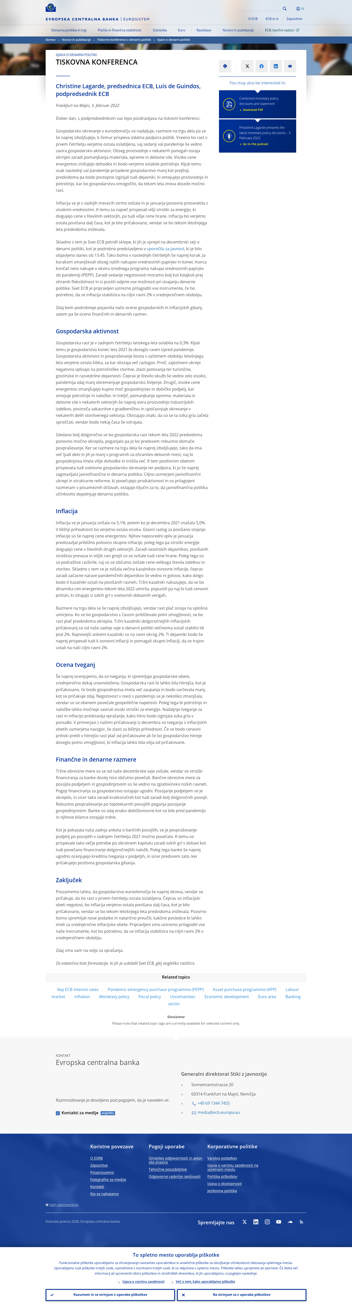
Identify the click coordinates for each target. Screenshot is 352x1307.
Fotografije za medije (108, 1180)
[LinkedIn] (256, 1222)
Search (284, 8)
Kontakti (97, 1187)
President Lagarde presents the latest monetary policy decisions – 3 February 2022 (264, 136)
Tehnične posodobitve (168, 1170)
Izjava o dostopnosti (224, 1184)
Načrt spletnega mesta (64, 1204)
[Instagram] (267, 1222)
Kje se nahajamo (104, 1194)
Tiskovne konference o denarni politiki (124, 40)
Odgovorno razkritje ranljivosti (175, 1177)
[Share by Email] (290, 66)
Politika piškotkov (222, 1177)
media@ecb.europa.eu (219, 1113)
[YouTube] (279, 1222)
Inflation (82, 997)
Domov (51, 40)
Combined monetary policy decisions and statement (258, 104)
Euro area (267, 997)
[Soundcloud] (290, 1222)
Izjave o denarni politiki (173, 40)
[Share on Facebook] (261, 66)
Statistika (160, 30)
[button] (292, 8)
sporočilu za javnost (165, 249)
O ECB (252, 19)
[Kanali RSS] (301, 1222)
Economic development (227, 997)
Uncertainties (182, 997)
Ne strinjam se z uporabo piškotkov (242, 1295)
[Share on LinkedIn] (276, 66)
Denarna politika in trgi (69, 30)
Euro (181, 30)
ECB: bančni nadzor (280, 30)
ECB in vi (272, 19)
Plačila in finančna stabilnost (119, 30)
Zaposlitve (294, 19)
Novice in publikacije (238, 30)
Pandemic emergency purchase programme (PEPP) (156, 990)
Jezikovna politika (222, 1191)
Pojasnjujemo (102, 1173)
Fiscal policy (150, 997)
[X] (244, 1222)
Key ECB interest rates (78, 990)
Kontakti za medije (80, 1113)
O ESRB (96, 1158)
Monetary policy (114, 997)
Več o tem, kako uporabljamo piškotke (205, 1282)
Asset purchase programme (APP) (244, 990)
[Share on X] (247, 66)
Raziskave (204, 30)
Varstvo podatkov (222, 1158)
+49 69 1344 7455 (214, 1104)
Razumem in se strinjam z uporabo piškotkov (110, 1295)
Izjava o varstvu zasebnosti (143, 1282)
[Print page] (225, 66)
